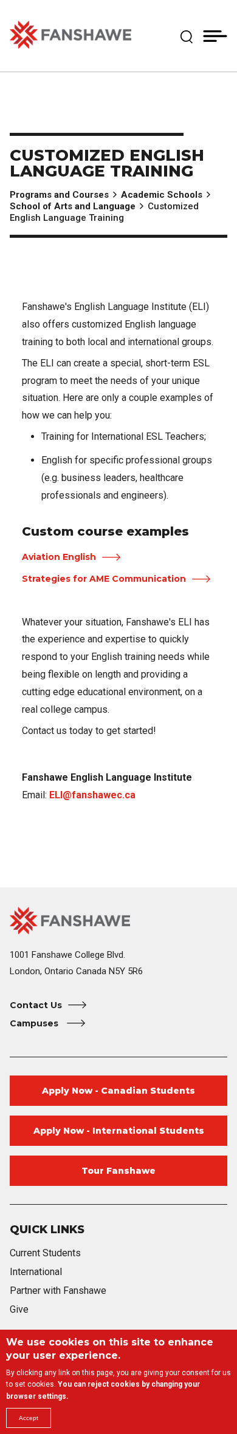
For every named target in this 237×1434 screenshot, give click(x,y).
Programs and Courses (59, 194)
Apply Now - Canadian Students (118, 1090)
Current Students (45, 1253)
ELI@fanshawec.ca (92, 795)
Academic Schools (161, 194)
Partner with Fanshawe (58, 1290)
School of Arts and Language (73, 206)
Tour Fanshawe (118, 1170)
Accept (28, 1418)
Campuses (35, 1023)
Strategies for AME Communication (104, 578)
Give (19, 1309)
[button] (186, 35)
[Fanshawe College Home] (70, 35)
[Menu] (215, 35)
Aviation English (59, 556)
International (36, 1271)
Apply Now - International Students (118, 1130)
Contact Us (36, 1005)
